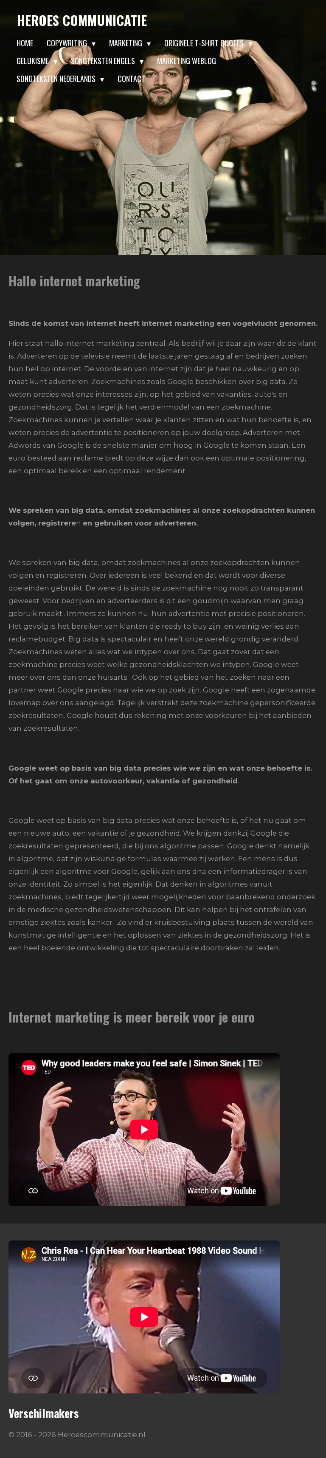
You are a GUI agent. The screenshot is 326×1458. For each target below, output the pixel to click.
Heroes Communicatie (82, 20)
